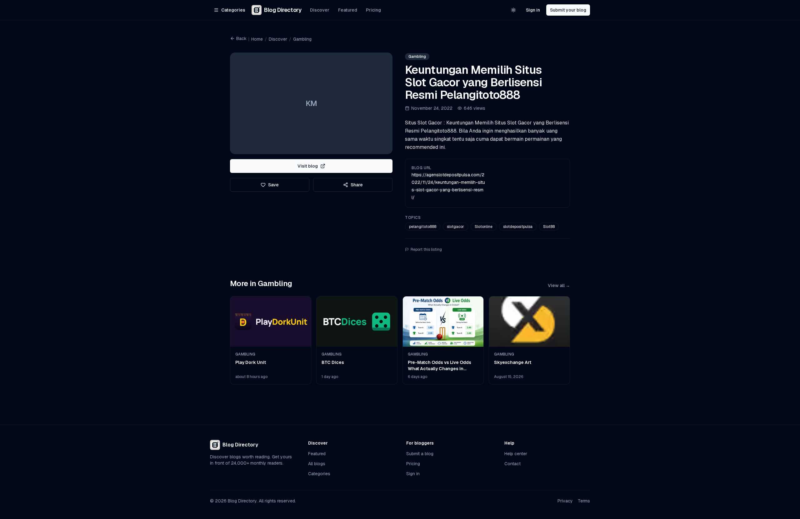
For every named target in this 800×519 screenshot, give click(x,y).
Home (257, 39)
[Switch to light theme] (513, 10)
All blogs (316, 463)
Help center (515, 453)
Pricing (373, 10)
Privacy (565, 501)
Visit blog (308, 166)
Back (241, 38)
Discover (319, 10)
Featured (347, 10)
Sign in (533, 10)
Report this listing (426, 249)
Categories (319, 473)
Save (273, 185)
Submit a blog (419, 453)
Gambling (302, 39)
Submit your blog (568, 10)
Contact (512, 463)
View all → (559, 285)
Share (357, 185)
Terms (584, 501)
